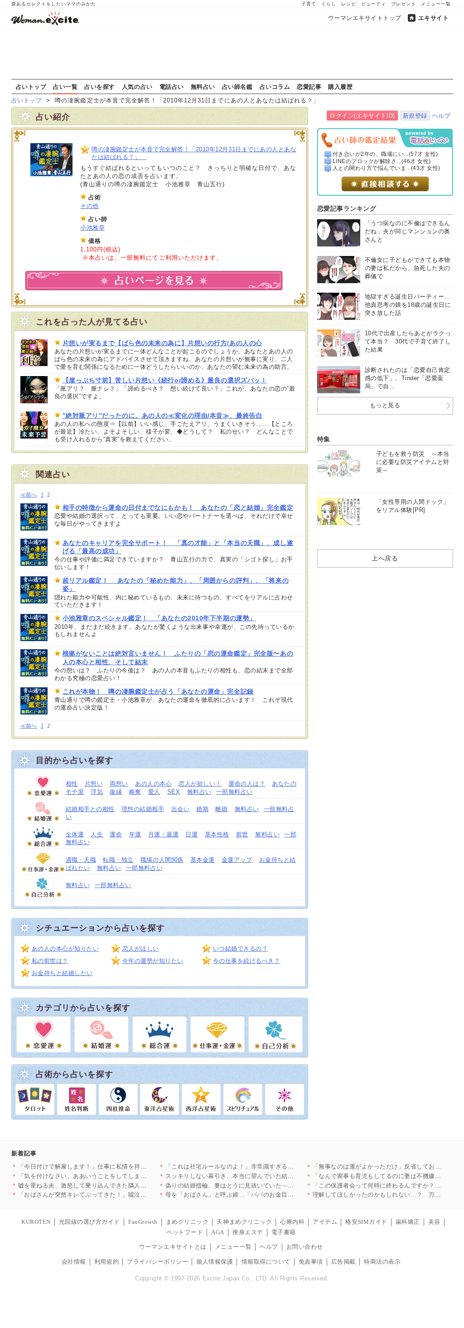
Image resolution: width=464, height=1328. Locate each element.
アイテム (325, 1221)
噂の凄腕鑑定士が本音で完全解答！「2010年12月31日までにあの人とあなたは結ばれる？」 (194, 153)
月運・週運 (163, 834)
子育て (308, 3)
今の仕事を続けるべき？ (246, 960)
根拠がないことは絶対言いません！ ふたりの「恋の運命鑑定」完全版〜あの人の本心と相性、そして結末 (178, 657)
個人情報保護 (214, 1261)
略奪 (135, 791)
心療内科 (292, 1221)
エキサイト (433, 17)
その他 (89, 206)
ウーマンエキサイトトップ (364, 17)
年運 (135, 834)
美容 (434, 1221)
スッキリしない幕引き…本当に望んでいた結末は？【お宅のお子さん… (263, 1176)
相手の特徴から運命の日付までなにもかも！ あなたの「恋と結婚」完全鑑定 (178, 507)
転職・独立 (118, 859)
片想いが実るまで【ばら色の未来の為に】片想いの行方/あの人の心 (162, 343)
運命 (116, 834)
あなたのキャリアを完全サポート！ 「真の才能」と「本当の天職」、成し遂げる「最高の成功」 (178, 547)
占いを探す (99, 86)
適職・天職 (81, 859)
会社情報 (74, 1261)
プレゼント (403, 3)
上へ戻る (385, 558)
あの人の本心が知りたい (65, 948)
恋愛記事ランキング (347, 208)
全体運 (75, 834)
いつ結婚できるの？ (240, 948)
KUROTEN (36, 1221)
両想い (119, 783)
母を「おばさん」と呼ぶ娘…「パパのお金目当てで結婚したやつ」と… (263, 1194)
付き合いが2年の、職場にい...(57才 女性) (385, 154)
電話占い (172, 86)
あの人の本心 (153, 783)
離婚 (221, 809)
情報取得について (266, 1261)
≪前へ (28, 495)
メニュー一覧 (436, 3)
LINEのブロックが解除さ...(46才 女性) (382, 161)
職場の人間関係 (162, 859)
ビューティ (373, 3)
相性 (72, 783)
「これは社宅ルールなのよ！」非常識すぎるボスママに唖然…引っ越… (263, 1166)
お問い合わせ (304, 1246)
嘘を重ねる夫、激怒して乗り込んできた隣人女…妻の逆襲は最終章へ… (116, 1185)
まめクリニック (187, 1221)
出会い (180, 809)
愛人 (154, 791)
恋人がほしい (140, 948)
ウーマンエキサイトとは (173, 1246)
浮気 (97, 791)
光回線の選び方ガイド (89, 1221)
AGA (217, 1232)
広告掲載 (343, 1261)
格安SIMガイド (366, 1221)
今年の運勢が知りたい (153, 960)
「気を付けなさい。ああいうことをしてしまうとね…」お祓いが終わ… (116, 1176)
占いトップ (31, 86)
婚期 (202, 809)
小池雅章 (92, 227)
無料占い (203, 86)
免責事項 (311, 1261)
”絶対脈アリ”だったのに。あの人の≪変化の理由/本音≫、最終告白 (163, 415)
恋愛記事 (309, 86)
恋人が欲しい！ (200, 783)
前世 (242, 834)
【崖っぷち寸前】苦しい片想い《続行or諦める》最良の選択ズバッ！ (165, 380)
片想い (94, 783)
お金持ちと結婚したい (62, 973)
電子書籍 (283, 1232)
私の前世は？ (50, 960)
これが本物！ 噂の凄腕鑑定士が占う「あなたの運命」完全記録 (158, 691)
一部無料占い (234, 791)
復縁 (116, 791)
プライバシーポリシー (157, 1261)
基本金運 (202, 859)
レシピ (348, 3)
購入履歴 (340, 86)
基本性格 (217, 834)
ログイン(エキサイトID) (362, 115)
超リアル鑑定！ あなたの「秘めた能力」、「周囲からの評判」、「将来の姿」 (176, 584)
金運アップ (237, 859)
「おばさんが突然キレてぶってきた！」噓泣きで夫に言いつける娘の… (116, 1194)
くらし (328, 3)
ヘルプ (441, 115)
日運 (191, 834)
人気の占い (137, 86)
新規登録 (415, 115)
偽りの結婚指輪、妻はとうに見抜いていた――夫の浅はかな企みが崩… (263, 1185)
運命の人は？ (246, 783)
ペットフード (184, 1232)
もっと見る (385, 405)
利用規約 (106, 1261)
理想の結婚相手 (142, 809)
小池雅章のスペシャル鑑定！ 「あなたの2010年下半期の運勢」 (159, 618)
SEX (173, 791)
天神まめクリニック (244, 1221)
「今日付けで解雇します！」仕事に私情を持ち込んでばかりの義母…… (116, 1166)
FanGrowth (143, 1221)
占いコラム (275, 86)
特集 (323, 439)
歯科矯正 (408, 1221)
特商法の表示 (382, 1261)
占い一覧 (65, 86)
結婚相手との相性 (90, 809)
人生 (97, 834)
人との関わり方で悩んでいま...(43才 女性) (386, 168)
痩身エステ (247, 1232)
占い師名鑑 (237, 86)
